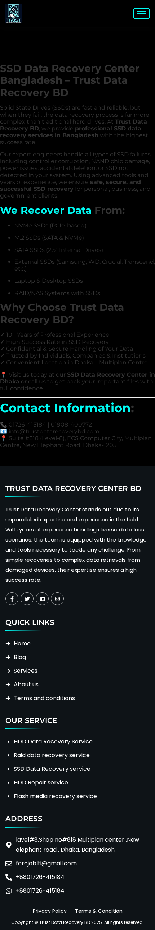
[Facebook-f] (11, 598)
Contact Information (65, 407)
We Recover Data (46, 210)
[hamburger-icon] (141, 13)
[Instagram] (57, 598)
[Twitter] (27, 598)
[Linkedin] (42, 598)
